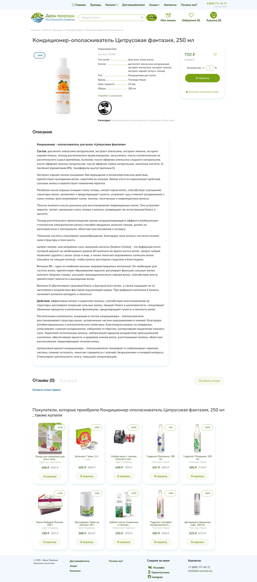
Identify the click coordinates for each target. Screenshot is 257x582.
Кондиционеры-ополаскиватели (104, 30)
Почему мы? (189, 5)
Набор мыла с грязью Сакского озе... (124, 458)
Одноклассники (160, 572)
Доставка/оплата (133, 5)
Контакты (170, 5)
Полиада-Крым (74, 30)
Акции (153, 5)
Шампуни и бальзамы (161, 120)
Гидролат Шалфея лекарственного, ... (161, 523)
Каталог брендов (53, 30)
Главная (35, 30)
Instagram (157, 577)
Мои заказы (168, 20)
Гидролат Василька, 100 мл (161, 458)
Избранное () (191, 20)
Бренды (95, 5)
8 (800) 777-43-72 (217, 3)
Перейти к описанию (110, 95)
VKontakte (158, 567)
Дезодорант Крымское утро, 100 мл (197, 523)
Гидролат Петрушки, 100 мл (197, 458)
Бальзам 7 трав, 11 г (87, 456)
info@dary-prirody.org (200, 571)
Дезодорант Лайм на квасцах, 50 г (87, 523)
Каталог (110, 5)
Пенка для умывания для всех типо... (50, 458)
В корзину (50, 476)
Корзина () (213, 20)
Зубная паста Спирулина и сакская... (123, 523)
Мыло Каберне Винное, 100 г (50, 523)
